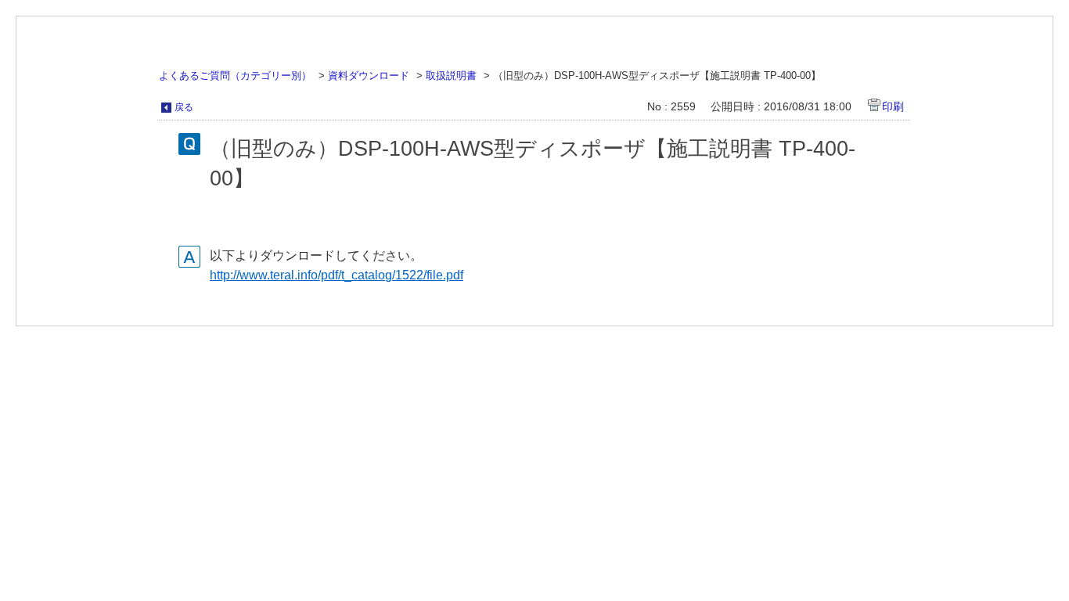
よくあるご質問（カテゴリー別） (235, 75)
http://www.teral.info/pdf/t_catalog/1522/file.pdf (336, 275)
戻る (184, 107)
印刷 (893, 106)
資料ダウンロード (368, 75)
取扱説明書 (451, 75)
